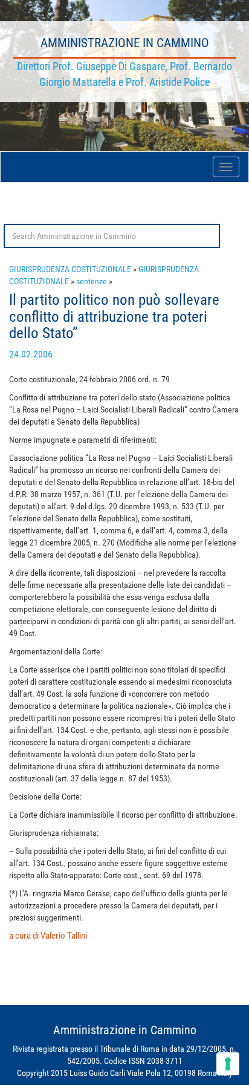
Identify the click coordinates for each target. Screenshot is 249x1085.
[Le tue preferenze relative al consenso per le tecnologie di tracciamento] (227, 1063)
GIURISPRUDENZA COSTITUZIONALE (70, 269)
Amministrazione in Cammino (124, 43)
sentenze (91, 281)
